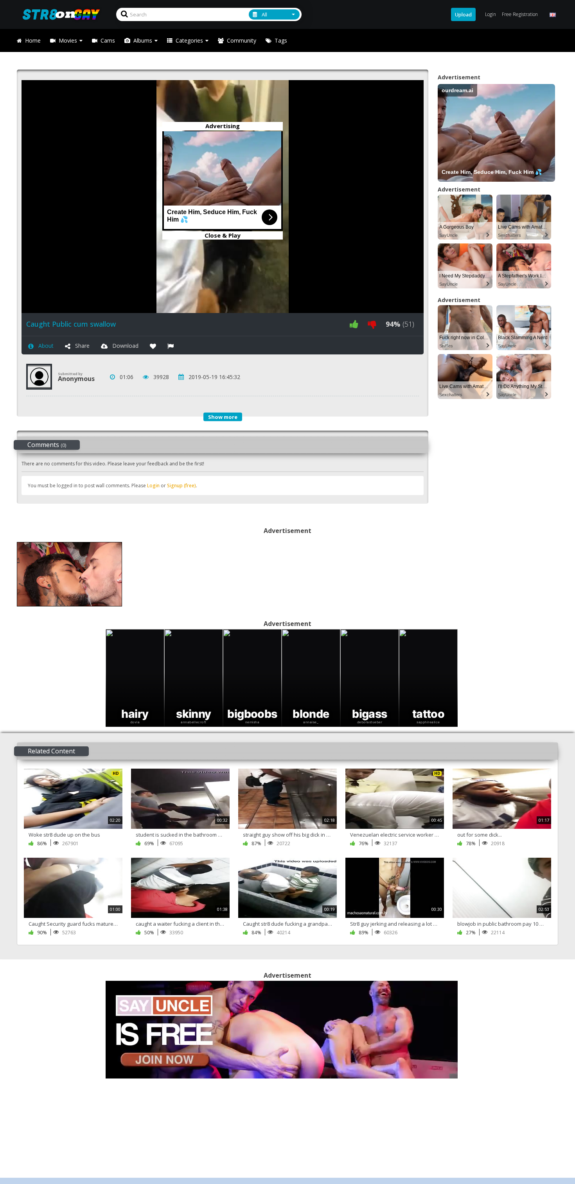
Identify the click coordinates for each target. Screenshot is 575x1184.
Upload (463, 14)
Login (153, 485)
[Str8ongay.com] (63, 14)
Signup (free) (181, 485)
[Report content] (170, 345)
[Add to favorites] (153, 345)
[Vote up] (354, 324)
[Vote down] (372, 324)
